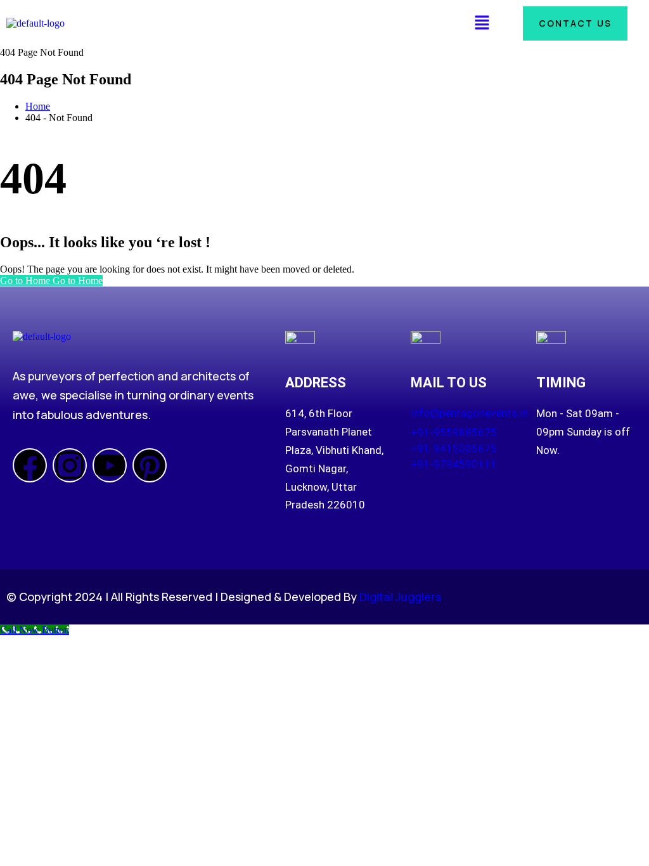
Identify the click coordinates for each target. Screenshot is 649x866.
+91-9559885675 (454, 432)
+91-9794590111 (454, 464)
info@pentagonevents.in (469, 412)
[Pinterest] (149, 465)
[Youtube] (110, 465)
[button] (481, 23)
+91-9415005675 (454, 448)
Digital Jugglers (400, 596)
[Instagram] (70, 465)
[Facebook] (30, 465)
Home (37, 106)
